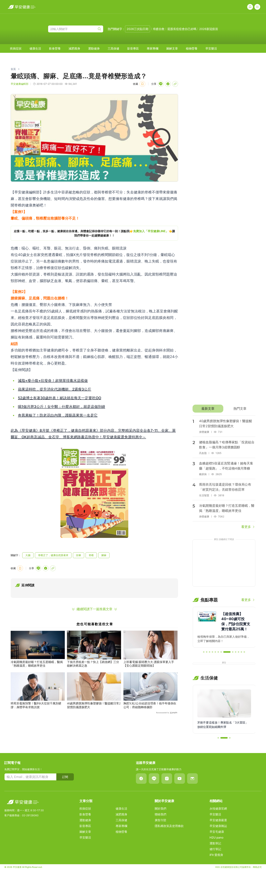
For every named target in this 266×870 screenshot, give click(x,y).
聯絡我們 (160, 814)
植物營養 (191, 48)
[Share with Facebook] (168, 84)
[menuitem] (15, 48)
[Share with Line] (161, 84)
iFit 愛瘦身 (216, 855)
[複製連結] (175, 84)
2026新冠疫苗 (208, 29)
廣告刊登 (160, 820)
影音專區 (133, 48)
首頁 (13, 69)
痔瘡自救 (158, 29)
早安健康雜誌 (218, 826)
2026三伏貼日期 (137, 29)
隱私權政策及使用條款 (169, 826)
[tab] (208, 409)
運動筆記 (215, 843)
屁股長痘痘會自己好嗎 (181, 29)
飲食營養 (55, 48)
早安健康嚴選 (218, 820)
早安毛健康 (217, 831)
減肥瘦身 (74, 48)
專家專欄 (152, 48)
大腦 (27, 555)
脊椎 (91, 555)
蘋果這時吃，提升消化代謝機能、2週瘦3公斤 (54, 389)
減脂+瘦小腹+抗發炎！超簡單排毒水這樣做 (53, 380)
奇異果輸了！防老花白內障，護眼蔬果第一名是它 (58, 415)
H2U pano (216, 837)
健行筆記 (215, 849)
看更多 (246, 527)
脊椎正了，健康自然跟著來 (53, 555)
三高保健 (113, 48)
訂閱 (65, 777)
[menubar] (113, 48)
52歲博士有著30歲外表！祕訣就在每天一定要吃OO (59, 398)
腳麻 (103, 555)
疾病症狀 (16, 48)
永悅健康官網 (218, 808)
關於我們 (160, 808)
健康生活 (35, 48)
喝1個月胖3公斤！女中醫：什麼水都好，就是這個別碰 (61, 406)
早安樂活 (211, 48)
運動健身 (94, 48)
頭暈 (78, 555)
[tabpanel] (224, 472)
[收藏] (142, 84)
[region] (94, 233)
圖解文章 (172, 48)
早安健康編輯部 (19, 83)
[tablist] (224, 409)
